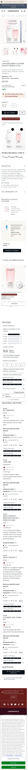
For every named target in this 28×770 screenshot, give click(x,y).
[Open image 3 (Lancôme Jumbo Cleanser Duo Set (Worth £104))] (24, 51)
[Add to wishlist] (22, 113)
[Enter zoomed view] (24, 41)
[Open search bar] (4, 11)
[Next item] (24, 285)
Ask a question (15, 78)
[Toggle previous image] (1, 31)
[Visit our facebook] (4, 704)
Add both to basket (12, 250)
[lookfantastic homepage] (13, 11)
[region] (13, 742)
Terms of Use (18, 755)
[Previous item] (2, 285)
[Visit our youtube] (15, 704)
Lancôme (5, 61)
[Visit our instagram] (11, 704)
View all (23, 85)
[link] (22, 11)
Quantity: (5, 102)
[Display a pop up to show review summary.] (13, 296)
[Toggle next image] (25, 31)
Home (3, 16)
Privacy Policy (9, 755)
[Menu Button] (1, 11)
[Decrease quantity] (4, 105)
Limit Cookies (13, 763)
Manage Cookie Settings (13, 758)
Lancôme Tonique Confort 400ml (11, 292)
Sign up (13, 697)
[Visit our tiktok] (19, 704)
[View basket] (24, 11)
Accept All (13, 767)
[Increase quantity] (14, 105)
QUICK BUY (14, 303)
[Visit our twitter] (8, 704)
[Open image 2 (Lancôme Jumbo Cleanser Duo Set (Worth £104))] (15, 51)
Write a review (5, 78)
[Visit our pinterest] (22, 704)
